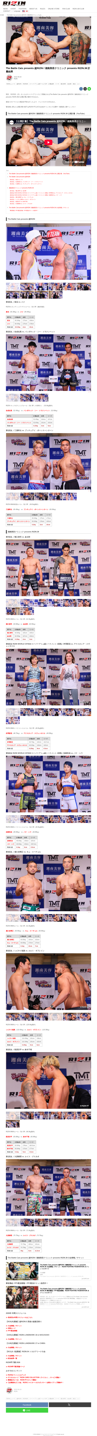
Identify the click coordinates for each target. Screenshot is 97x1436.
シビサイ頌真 (10, 1030)
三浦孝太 (9, 509)
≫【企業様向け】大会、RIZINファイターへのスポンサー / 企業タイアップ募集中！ (35, 1382)
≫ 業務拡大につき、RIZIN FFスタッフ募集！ (21, 1380)
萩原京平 (9, 1137)
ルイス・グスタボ (29, 1235)
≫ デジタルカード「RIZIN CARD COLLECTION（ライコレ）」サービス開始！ (33, 1377)
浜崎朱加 (9, 832)
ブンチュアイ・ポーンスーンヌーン (36, 509)
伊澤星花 (9, 733)
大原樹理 (9, 1235)
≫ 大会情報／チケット (14, 1326)
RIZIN (16, 79)
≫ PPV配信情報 (11, 1331)
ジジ (21, 312)
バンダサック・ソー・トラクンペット (37, 410)
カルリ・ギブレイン (34, 1030)
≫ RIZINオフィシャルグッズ (16, 1375)
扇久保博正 (10, 931)
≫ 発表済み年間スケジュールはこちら (19, 1317)
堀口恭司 (9, 624)
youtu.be (88, 63)
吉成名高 (9, 410)
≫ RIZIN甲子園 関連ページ (15, 1366)
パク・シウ (27, 832)
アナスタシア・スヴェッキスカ (34, 733)
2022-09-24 (17, 77)
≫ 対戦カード (11, 1328)
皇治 (7, 312)
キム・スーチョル (31, 931)
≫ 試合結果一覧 (11, 1358)
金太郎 (25, 624)
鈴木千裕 (26, 1137)
